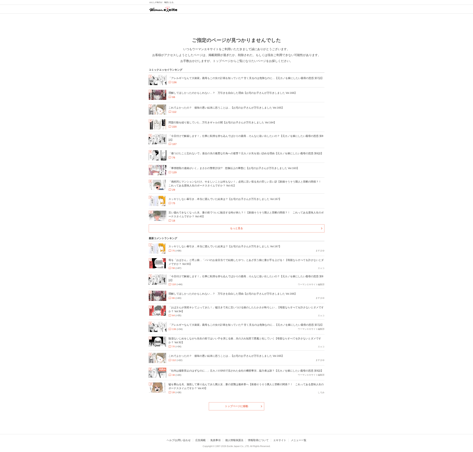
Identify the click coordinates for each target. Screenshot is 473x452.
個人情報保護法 (234, 440)
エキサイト (279, 440)
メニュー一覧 (298, 440)
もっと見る (236, 228)
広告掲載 (200, 440)
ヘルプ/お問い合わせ (179, 440)
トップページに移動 (236, 406)
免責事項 (215, 440)
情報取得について (258, 440)
